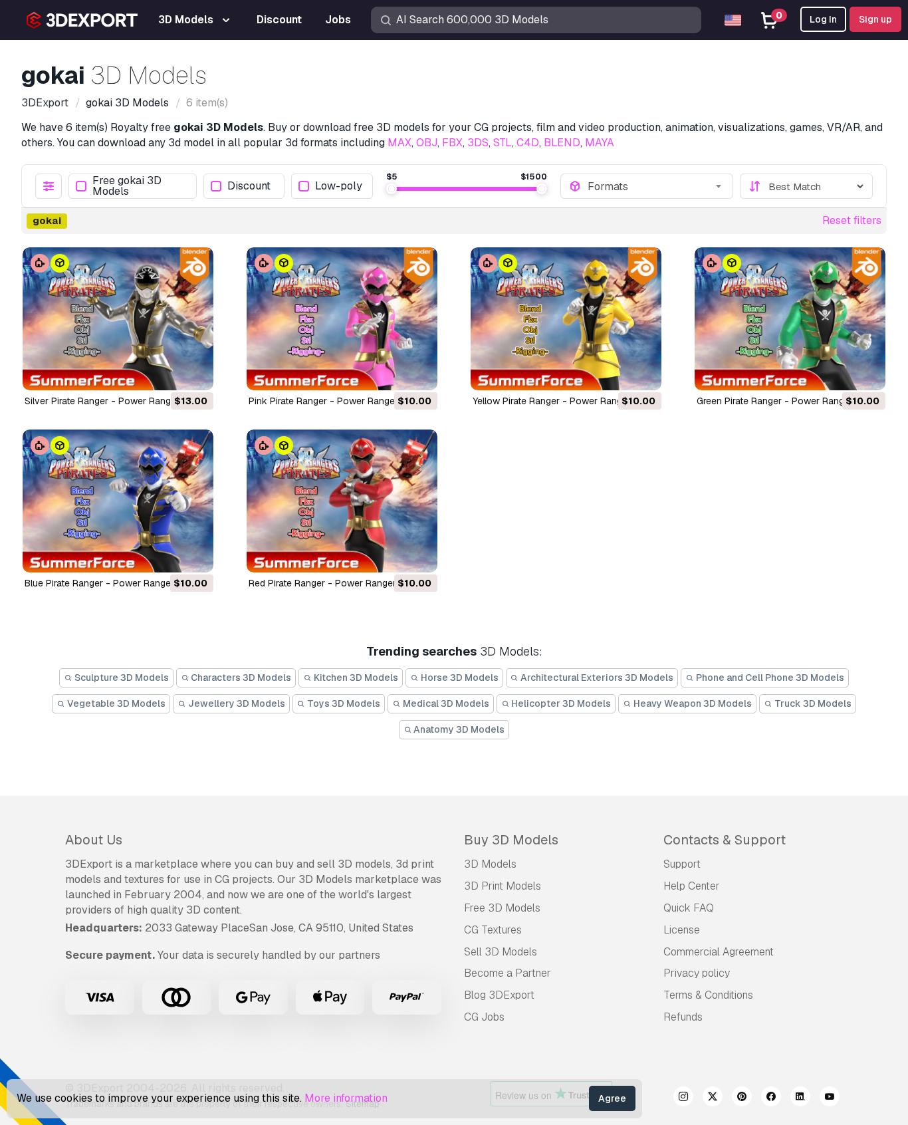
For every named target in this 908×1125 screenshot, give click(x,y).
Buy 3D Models (511, 839)
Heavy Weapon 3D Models (691, 703)
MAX (399, 143)
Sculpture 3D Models (120, 678)
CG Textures (493, 930)
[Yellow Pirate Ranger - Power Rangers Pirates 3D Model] (566, 318)
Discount (249, 186)
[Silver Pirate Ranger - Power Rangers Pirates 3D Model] (118, 318)
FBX (452, 143)
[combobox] (656, 186)
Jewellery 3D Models (235, 703)
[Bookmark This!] (194, 371)
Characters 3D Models (240, 678)
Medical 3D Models (445, 703)
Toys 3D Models (342, 703)
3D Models (490, 864)
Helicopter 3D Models (560, 703)
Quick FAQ (688, 908)
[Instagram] (683, 1098)
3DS (478, 143)
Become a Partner (507, 973)
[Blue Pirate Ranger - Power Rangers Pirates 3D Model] (118, 501)
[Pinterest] (742, 1098)
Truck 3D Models (811, 703)
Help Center (691, 886)
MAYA (599, 143)
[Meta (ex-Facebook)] (771, 1098)
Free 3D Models (502, 908)
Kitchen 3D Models (355, 678)
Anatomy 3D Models (458, 729)
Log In (823, 19)
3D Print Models (502, 886)
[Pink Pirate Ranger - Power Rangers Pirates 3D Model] (342, 318)
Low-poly (338, 186)
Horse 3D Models (459, 678)
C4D (527, 143)
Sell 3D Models (500, 952)
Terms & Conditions (708, 995)
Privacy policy (696, 973)
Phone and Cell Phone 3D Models (769, 678)
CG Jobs (484, 1017)
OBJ (426, 143)
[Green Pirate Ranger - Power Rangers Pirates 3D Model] (790, 318)
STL (502, 143)
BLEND (562, 143)
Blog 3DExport (499, 995)
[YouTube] (829, 1098)
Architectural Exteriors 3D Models (595, 678)
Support (682, 864)
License (681, 930)
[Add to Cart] (167, 371)
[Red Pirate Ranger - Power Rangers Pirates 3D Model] (342, 501)
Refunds (683, 1017)
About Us (93, 839)
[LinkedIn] (800, 1098)
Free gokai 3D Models (127, 186)
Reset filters (851, 220)
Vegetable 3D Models (115, 703)
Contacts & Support (724, 839)
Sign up (875, 19)
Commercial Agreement (718, 952)
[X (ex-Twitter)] (712, 1098)
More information (346, 1098)
